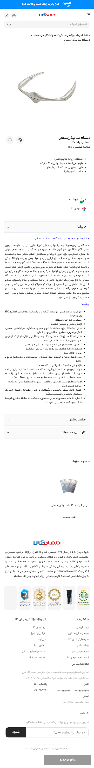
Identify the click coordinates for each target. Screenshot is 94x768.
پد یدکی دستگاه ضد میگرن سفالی (69, 505)
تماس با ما (40, 646)
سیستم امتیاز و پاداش (34, 652)
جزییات (81, 226)
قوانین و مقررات (37, 634)
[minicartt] (14, 15)
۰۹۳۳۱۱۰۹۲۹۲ (40, 690)
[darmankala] (47, 15)
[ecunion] (25, 598)
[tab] (47, 227)
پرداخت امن (83, 646)
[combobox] (47, 24)
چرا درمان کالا (39, 628)
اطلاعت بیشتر (78, 419)
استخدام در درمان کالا (77, 658)
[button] (7, 15)
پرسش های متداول (78, 634)
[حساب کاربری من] (7, 15)
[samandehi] (39, 598)
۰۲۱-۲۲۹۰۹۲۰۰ (81, 691)
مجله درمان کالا (37, 658)
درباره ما (41, 640)
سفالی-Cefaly (81, 142)
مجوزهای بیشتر (80, 652)
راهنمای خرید (82, 628)
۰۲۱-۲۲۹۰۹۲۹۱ (64, 691)
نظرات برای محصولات (73, 432)
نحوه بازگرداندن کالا (78, 640)
